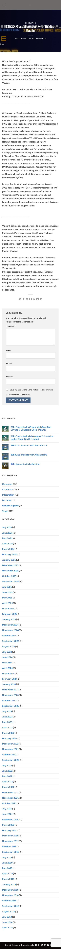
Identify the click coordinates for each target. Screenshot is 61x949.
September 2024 (10, 641)
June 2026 (7, 532)
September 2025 (10, 581)
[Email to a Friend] (30, 299)
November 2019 (10, 841)
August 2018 (8, 911)
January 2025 (9, 619)
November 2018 (10, 895)
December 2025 (10, 565)
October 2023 (9, 700)
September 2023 (10, 705)
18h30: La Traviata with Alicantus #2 (29, 445)
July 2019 (7, 857)
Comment (11, 326)
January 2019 (9, 884)
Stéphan (42, 39)
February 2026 (9, 554)
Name (9, 350)
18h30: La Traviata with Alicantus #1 (29, 454)
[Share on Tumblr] (41, 299)
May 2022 (7, 776)
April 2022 (7, 781)
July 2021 (7, 808)
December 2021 (10, 792)
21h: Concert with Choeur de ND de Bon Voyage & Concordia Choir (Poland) (31, 428)
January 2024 (9, 684)
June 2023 (7, 716)
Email (9, 363)
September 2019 (10, 851)
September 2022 (10, 760)
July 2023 (7, 711)
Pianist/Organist (10, 505)
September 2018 (10, 906)
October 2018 (9, 900)
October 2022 (9, 754)
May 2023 (7, 722)
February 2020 (9, 830)
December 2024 (10, 624)
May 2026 (7, 538)
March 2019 (8, 879)
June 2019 (7, 862)
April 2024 (7, 668)
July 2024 (7, 651)
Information (8, 494)
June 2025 (7, 592)
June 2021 (7, 814)
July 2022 (7, 765)
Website (9, 376)
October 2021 (9, 803)
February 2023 (9, 738)
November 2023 (10, 695)
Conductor (30, 23)
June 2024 (7, 657)
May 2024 (7, 662)
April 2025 (7, 603)
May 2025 (7, 597)
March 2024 (8, 673)
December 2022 (10, 743)
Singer (5, 511)
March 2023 (8, 732)
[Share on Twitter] (27, 299)
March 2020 (8, 824)
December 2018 (10, 889)
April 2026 (7, 543)
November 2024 (10, 630)
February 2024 (9, 678)
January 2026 (9, 559)
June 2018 (7, 922)
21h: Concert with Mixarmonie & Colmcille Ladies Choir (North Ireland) (32, 437)
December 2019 (10, 835)
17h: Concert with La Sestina (25, 464)
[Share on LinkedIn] (37, 299)
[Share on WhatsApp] (20, 299)
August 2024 (8, 646)
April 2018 (7, 927)
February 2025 (9, 613)
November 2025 (10, 570)
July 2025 (7, 586)
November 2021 (10, 797)
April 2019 (7, 873)
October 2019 (9, 846)
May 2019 (7, 868)
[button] (4, 4)
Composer (7, 484)
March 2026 (8, 549)
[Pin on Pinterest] (34, 299)
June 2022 (7, 770)
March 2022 (8, 787)
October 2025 (9, 576)
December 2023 (10, 689)
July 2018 (7, 916)
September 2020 (10, 819)
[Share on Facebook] (23, 299)
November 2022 (10, 749)
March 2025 (8, 608)
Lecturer (6, 500)
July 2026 (7, 527)
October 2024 (9, 635)
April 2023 (7, 727)
